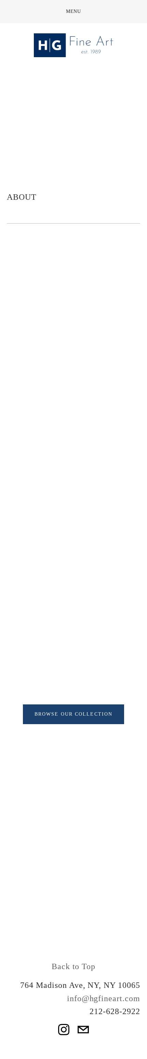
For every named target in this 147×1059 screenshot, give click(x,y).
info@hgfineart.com (103, 998)
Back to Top (74, 966)
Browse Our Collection (73, 714)
